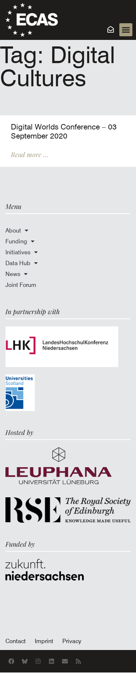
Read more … (29, 154)
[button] (125, 29)
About (13, 230)
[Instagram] (38, 661)
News (12, 273)
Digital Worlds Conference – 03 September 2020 (64, 131)
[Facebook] (11, 661)
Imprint (44, 641)
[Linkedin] (51, 661)
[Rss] (78, 661)
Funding (16, 241)
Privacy (71, 641)
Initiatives (17, 252)
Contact (15, 641)
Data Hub (17, 263)
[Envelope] (65, 661)
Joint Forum (20, 284)
